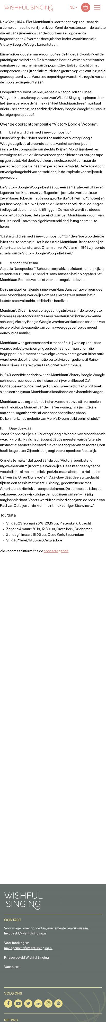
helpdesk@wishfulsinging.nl (25, 933)
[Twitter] (28, 1003)
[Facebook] (8, 1003)
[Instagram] (48, 1003)
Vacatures (12, 967)
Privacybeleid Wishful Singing (26, 957)
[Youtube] (18, 1003)
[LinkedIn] (38, 1003)
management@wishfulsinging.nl (28, 948)
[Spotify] (58, 1003)
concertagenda (56, 551)
